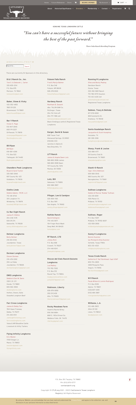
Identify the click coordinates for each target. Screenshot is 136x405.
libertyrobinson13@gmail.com (58, 299)
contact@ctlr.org (68, 385)
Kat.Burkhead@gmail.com (98, 271)
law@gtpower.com (95, 315)
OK (116, 401)
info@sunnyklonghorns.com (98, 248)
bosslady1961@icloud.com (17, 204)
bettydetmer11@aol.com (16, 246)
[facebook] (130, 380)
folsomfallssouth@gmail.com (58, 94)
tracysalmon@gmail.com (97, 122)
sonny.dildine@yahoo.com (17, 226)
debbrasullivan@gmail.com (98, 207)
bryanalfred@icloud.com (16, 182)
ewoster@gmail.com (14, 345)
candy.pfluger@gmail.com (57, 207)
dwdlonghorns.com (14, 290)
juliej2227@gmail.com (55, 280)
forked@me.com (53, 229)
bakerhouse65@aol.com (16, 113)
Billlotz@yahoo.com (55, 188)
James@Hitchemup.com (16, 318)
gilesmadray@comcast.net (98, 100)
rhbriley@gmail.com (55, 321)
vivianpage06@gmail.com (17, 135)
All (8, 62)
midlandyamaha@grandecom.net (100, 226)
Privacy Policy (76, 400)
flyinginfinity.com (13, 348)
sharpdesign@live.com (97, 160)
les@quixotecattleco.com (57, 277)
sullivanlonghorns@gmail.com (99, 204)
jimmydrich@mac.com (56, 251)
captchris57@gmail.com (97, 182)
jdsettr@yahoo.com (54, 172)
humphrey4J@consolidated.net (100, 141)
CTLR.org (56, 390)
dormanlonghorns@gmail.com (18, 268)
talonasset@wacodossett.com (59, 119)
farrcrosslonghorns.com (16, 320)
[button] (129, 8)
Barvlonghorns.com (14, 138)
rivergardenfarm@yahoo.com (99, 295)
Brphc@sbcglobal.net (15, 160)
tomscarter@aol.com (15, 94)
